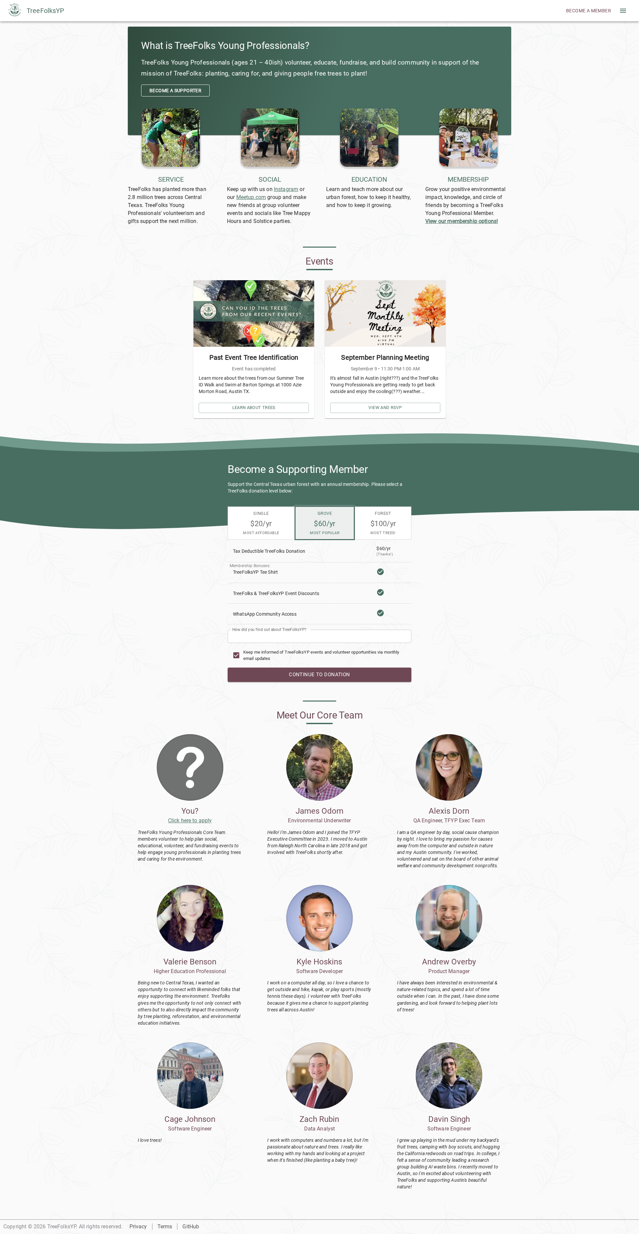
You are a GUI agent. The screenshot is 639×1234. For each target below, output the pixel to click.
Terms (164, 1226)
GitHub (190, 1226)
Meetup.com (251, 197)
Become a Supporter (175, 90)
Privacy (138, 1226)
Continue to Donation (319, 675)
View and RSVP (385, 407)
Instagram (286, 189)
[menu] (623, 11)
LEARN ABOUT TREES (254, 407)
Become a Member (588, 10)
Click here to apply (190, 820)
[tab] (261, 523)
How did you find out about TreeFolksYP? (269, 629)
